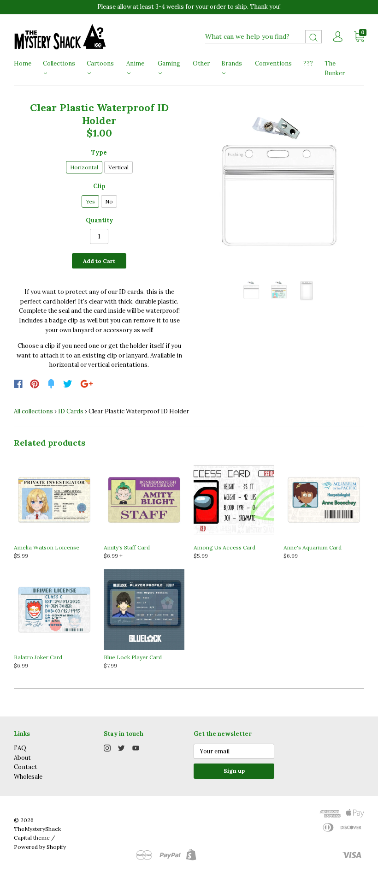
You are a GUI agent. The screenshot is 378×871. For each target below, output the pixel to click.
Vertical (118, 167)
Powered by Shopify (40, 846)
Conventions (273, 63)
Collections (59, 63)
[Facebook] (18, 383)
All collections (33, 411)
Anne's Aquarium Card (313, 547)
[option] (279, 186)
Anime (135, 63)
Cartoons (100, 63)
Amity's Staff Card (127, 547)
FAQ (20, 748)
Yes (90, 201)
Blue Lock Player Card (133, 657)
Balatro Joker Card (38, 657)
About (22, 758)
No (109, 201)
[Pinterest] (34, 383)
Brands (231, 63)
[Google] (86, 383)
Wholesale (28, 777)
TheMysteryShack (37, 828)
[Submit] (313, 36)
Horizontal (84, 167)
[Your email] (234, 751)
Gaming (169, 63)
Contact (25, 767)
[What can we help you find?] (263, 37)
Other (201, 63)
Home (22, 63)
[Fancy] (51, 383)
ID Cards (70, 411)
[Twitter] (67, 383)
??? (308, 63)
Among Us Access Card (224, 547)
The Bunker (335, 68)
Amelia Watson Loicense (46, 547)
